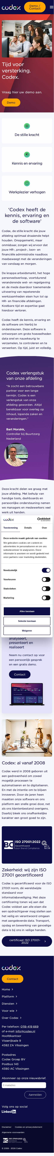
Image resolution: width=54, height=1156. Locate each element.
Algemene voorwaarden (13, 1132)
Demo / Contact (35, 7)
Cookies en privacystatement (28, 1127)
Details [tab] (28, 527)
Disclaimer (6, 1127)
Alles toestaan (27, 611)
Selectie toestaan (27, 621)
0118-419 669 (29, 1026)
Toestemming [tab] (10, 527)
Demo (11, 102)
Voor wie (8, 1010)
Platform (8, 996)
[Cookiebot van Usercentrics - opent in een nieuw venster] (38, 519)
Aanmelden (35, 1094)
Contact (19, 674)
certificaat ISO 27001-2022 (24, 941)
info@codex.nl (25, 1031)
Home (6, 989)
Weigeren (27, 630)
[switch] (46, 579)
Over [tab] (44, 527)
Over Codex (10, 1017)
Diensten (8, 1003)
